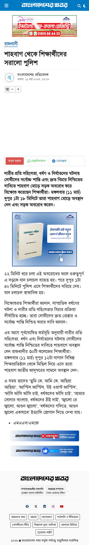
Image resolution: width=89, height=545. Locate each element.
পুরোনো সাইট (44, 532)
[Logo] (44, 5)
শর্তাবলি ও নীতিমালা (67, 517)
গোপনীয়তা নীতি (20, 525)
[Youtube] (61, 506)
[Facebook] (27, 506)
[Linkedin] (44, 506)
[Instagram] (53, 506)
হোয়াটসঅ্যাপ (38, 161)
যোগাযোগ (47, 517)
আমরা (33, 517)
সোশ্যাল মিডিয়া (69, 525)
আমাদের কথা (18, 517)
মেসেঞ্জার (61, 161)
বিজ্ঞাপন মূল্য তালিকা (45, 525)
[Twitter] (36, 506)
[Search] (79, 6)
